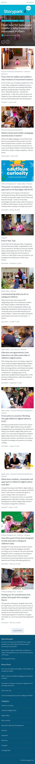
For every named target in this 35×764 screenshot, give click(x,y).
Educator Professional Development (10, 20)
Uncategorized (5, 750)
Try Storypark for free (8, 659)
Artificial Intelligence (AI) (8, 184)
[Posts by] (2, 35)
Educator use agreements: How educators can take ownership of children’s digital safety (15, 355)
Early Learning (15, 349)
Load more (17, 630)
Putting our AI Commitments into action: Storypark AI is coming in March (15, 597)
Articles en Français (7, 705)
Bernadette (4, 210)
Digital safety (21, 184)
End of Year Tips (8, 240)
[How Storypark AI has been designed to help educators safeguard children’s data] (17, 522)
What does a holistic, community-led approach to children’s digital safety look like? (17, 482)
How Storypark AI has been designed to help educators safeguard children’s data (17, 541)
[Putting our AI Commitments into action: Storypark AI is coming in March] (17, 578)
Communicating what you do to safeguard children (17, 695)
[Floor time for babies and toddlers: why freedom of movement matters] (17, 58)
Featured (22, 20)
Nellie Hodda (5, 156)
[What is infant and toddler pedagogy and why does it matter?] (17, 117)
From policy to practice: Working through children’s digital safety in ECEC (16, 418)
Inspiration (4, 735)
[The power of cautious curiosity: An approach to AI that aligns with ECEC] (17, 170)
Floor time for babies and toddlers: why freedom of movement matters (16, 28)
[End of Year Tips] (17, 224)
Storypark (7, 35)
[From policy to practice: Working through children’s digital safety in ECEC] (17, 397)
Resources (27, 20)
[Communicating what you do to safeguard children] (17, 278)
